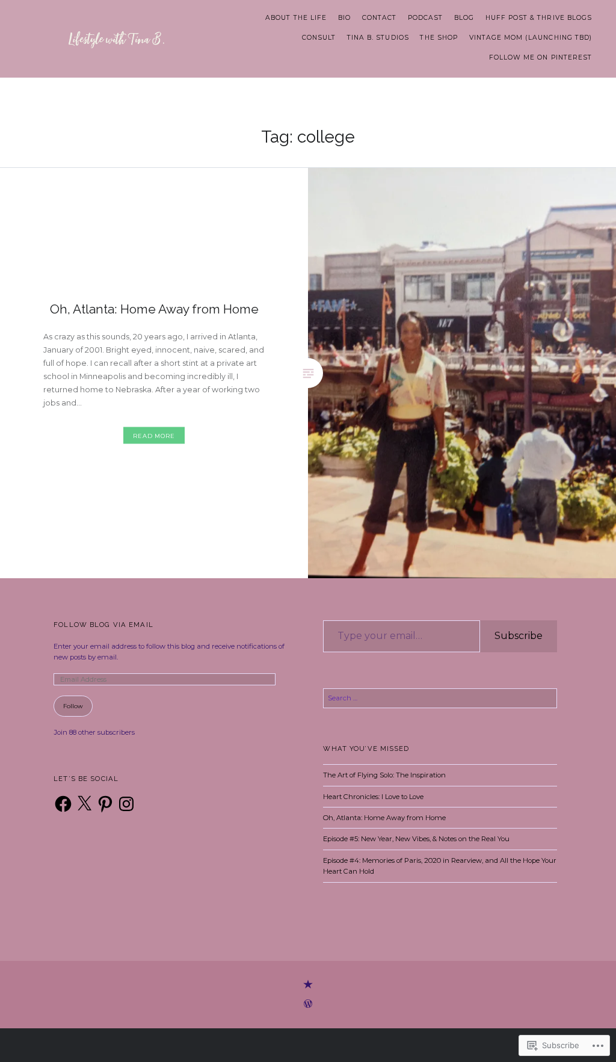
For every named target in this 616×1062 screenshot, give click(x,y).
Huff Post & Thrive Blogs (538, 18)
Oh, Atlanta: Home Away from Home (384, 817)
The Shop (438, 38)
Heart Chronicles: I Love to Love (373, 796)
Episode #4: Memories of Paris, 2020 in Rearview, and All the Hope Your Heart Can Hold (439, 865)
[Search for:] (439, 698)
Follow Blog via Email (103, 624)
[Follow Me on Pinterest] (308, 985)
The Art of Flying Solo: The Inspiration (384, 775)
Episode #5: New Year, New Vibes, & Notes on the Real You (416, 839)
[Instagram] (126, 803)
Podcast (425, 18)
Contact (379, 18)
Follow (73, 706)
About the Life (296, 18)
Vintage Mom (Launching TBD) (530, 38)
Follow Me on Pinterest (540, 57)
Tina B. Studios (378, 38)
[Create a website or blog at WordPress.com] (308, 1005)
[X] (84, 803)
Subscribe (518, 635)
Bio (344, 18)
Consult (319, 38)
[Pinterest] (105, 803)
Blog (464, 18)
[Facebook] (63, 803)
